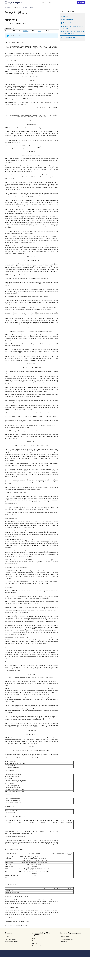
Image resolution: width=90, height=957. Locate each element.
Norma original (68, 19)
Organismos (35, 943)
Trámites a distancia (10, 939)
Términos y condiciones (66, 939)
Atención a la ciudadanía (11, 941)
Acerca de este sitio (65, 936)
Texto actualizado (68, 23)
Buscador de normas (69, 37)
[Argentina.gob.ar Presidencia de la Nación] (14, 2)
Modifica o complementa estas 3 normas (73, 27)
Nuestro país (35, 938)
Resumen (66, 16)
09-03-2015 (25, 30)
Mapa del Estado (36, 945)
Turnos (7, 936)
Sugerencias (63, 941)
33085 (39, 30)
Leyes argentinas (37, 941)
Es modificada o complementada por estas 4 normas (73, 32)
